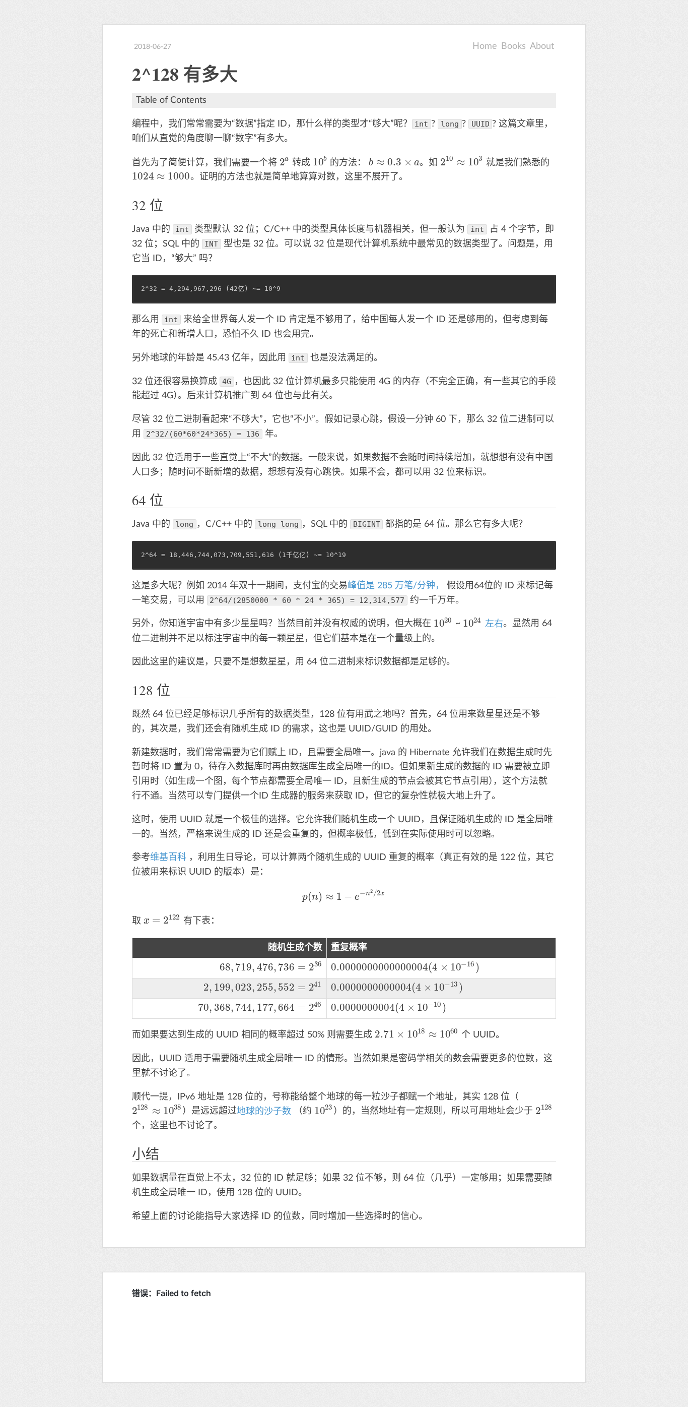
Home (484, 46)
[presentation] (285, 162)
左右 (494, 624)
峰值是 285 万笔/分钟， (397, 585)
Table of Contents (171, 100)
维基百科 (169, 857)
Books (513, 46)
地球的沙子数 (265, 1111)
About (542, 46)
